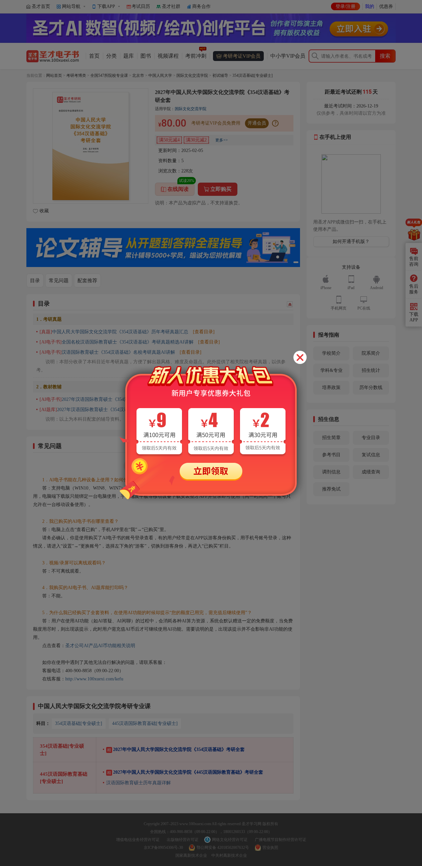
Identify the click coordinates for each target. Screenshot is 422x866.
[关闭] (300, 357)
